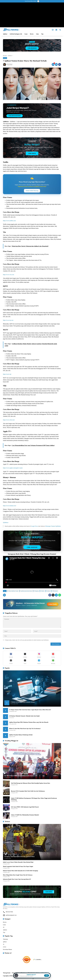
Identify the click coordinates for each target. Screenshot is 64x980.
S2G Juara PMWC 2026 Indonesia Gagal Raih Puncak (25, 807)
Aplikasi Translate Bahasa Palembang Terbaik (20, 734)
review (4, 947)
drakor (43, 591)
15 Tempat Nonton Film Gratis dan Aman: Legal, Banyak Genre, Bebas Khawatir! (30, 709)
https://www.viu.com (8, 274)
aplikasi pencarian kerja (26, 591)
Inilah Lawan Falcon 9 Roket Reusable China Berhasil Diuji (18, 862)
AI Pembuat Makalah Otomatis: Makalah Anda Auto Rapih (24, 716)
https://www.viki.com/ (9, 420)
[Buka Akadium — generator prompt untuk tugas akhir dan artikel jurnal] (32, 604)
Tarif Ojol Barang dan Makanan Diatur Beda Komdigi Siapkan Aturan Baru (30, 783)
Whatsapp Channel (50, 526)
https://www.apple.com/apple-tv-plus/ (13, 468)
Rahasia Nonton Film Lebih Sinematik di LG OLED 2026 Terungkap (20, 870)
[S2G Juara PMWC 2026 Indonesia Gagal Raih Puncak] (6, 807)
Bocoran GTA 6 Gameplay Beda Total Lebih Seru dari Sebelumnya (28, 791)
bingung (37, 591)
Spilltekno (5, 522)
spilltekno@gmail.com (11, 915)
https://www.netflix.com (9, 220)
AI (3, 927)
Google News (34, 526)
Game (4, 924)
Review (4, 922)
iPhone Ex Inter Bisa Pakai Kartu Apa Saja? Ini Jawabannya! (25, 728)
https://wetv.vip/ (7, 374)
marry (48, 591)
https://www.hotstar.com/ (9, 505)
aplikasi (5, 941)
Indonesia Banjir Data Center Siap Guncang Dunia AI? (17, 879)
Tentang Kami (6, 972)
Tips (4, 932)
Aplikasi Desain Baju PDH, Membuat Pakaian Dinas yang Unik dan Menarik (28, 722)
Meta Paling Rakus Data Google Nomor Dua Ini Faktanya (17, 875)
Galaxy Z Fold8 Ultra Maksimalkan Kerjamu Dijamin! (25, 815)
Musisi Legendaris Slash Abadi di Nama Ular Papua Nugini (18, 866)
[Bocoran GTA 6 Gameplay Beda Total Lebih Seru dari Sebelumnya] (6, 791)
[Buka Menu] (56, 30)
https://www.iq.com (8, 320)
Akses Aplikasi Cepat (13, 591)
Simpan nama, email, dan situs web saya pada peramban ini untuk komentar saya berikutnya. (27, 640)
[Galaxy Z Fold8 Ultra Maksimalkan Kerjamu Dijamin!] (6, 815)
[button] (53, 30)
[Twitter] (53, 595)
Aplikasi (5, 58)
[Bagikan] (59, 64)
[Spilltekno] (11, 29)
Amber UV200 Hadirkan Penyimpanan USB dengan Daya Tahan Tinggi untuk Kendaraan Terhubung (34, 799)
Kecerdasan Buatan (7, 949)
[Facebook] (49, 595)
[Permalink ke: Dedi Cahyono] (5, 64)
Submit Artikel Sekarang (32, 190)
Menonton (55, 591)
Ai (3, 944)
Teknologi (5, 939)
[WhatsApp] (59, 595)
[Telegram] (56, 595)
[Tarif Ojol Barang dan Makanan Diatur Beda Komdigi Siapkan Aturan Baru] (6, 783)
